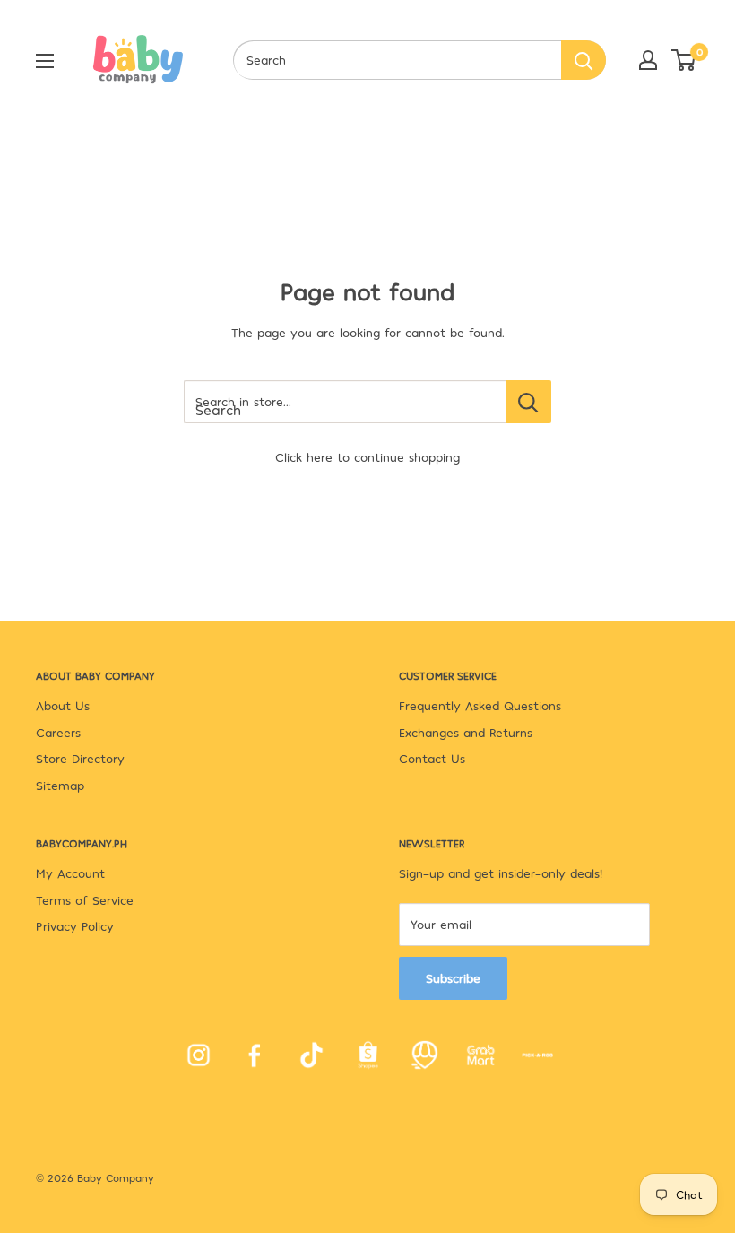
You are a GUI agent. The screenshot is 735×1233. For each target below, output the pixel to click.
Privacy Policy (75, 925)
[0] (684, 60)
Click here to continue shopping (367, 457)
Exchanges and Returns (465, 732)
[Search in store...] (528, 401)
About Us (63, 705)
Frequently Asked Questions (480, 705)
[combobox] (397, 60)
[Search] (583, 60)
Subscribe (453, 978)
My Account (70, 873)
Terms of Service (85, 899)
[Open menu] (45, 61)
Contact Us (432, 758)
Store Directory (80, 758)
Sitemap (60, 785)
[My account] (648, 60)
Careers (58, 732)
